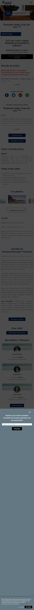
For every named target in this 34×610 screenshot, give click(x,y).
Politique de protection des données (10, 603)
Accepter (28, 607)
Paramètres (21, 607)
